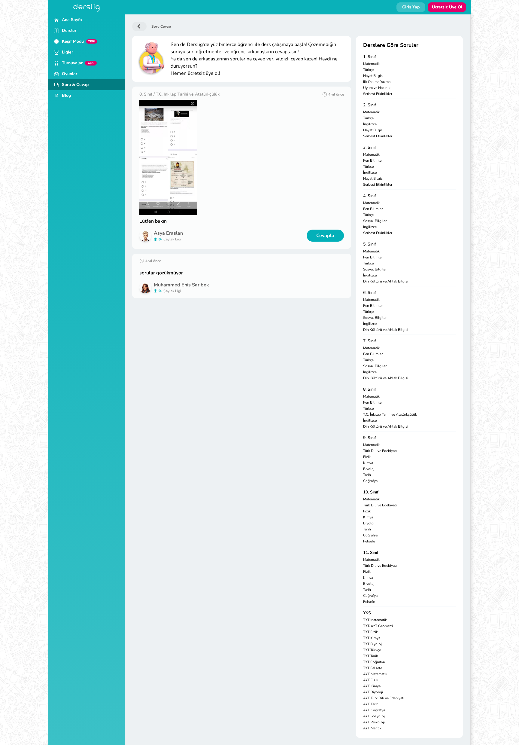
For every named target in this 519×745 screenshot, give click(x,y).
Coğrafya (370, 480)
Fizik (367, 456)
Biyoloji (369, 468)
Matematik (371, 63)
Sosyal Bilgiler (375, 220)
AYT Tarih (370, 704)
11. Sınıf (370, 552)
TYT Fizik (370, 632)
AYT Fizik (370, 680)
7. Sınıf (369, 341)
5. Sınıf (369, 244)
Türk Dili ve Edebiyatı (380, 450)
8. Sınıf (369, 389)
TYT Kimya (371, 638)
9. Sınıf (369, 438)
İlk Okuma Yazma (376, 81)
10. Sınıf (370, 492)
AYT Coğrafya (374, 710)
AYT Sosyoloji (374, 716)
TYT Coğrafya (374, 662)
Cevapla (325, 235)
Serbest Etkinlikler (377, 93)
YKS (367, 613)
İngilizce (370, 124)
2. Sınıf (369, 105)
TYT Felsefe (372, 668)
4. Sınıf (369, 196)
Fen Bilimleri (373, 160)
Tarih (367, 474)
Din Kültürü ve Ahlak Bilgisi (385, 281)
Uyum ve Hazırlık (376, 87)
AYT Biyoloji (373, 692)
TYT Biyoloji (373, 644)
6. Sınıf (369, 292)
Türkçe (368, 69)
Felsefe (369, 541)
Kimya (368, 462)
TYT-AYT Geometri (378, 626)
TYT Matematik (375, 620)
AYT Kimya (372, 686)
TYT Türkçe (372, 650)
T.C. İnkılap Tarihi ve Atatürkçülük (390, 414)
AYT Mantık (372, 728)
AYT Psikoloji (374, 722)
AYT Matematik (375, 674)
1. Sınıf (369, 57)
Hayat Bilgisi (373, 75)
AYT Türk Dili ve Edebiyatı (383, 698)
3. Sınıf (369, 147)
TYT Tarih (370, 656)
